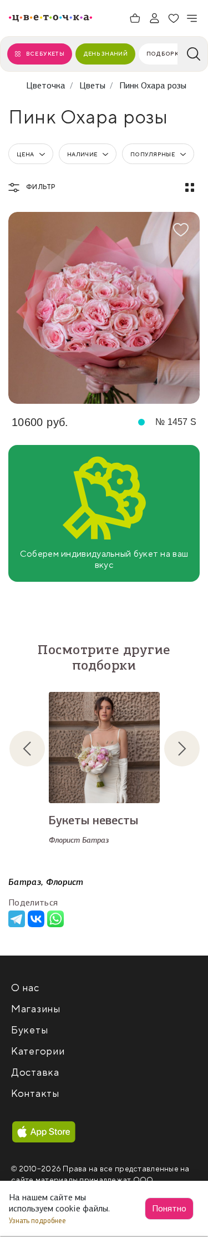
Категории (37, 1051)
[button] (36, 748)
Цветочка (45, 85)
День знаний (105, 53)
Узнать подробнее (38, 1220)
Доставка (35, 1072)
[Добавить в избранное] (181, 229)
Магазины (35, 1009)
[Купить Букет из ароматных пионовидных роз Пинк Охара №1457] (104, 308)
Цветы (92, 85)
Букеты (29, 1030)
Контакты (35, 1093)
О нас (25, 988)
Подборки (164, 53)
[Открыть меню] (192, 18)
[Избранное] (173, 18)
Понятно (169, 1208)
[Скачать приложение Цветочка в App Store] (44, 1131)
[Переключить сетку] (190, 187)
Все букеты (45, 53)
